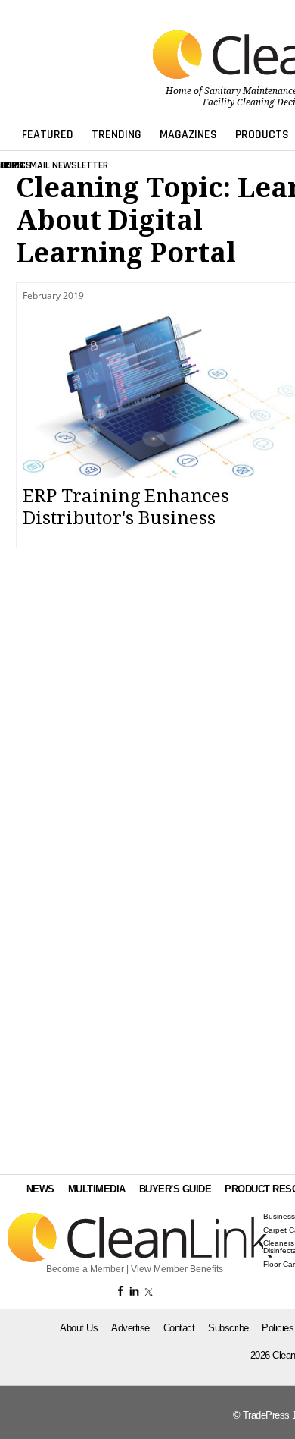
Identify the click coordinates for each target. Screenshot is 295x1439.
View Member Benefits (177, 1269)
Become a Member (85, 1269)
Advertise (130, 1328)
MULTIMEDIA (97, 1189)
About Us (79, 1328)
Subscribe (228, 1328)
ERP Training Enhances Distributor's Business (126, 507)
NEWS (40, 1189)
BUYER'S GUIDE (175, 1189)
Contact (179, 1328)
